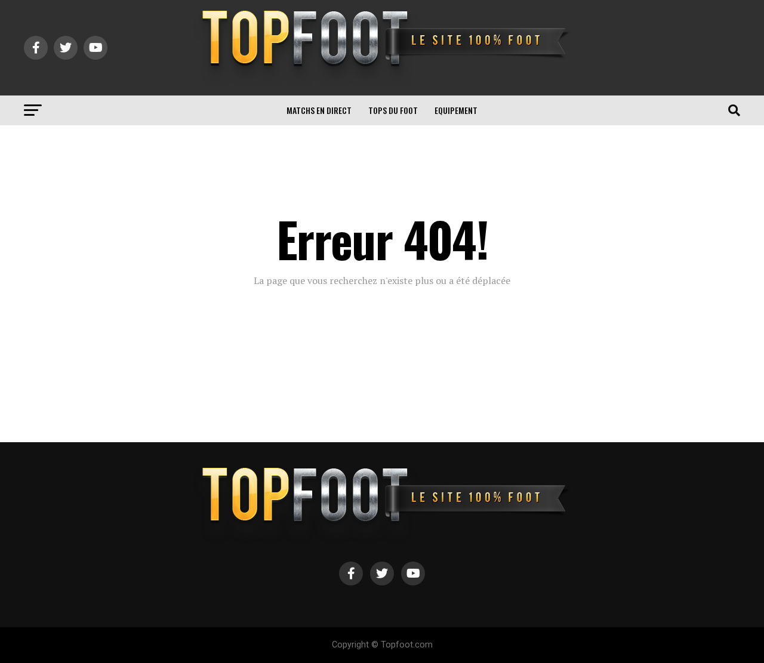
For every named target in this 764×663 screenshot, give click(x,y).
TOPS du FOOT (393, 110)
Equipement (456, 110)
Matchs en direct (319, 110)
